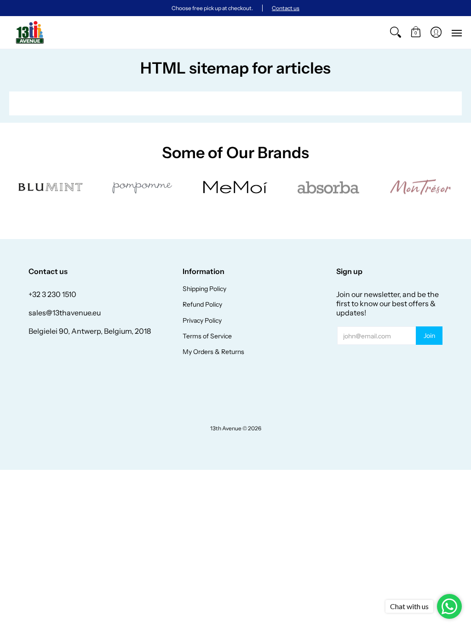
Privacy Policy (202, 320)
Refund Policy (202, 304)
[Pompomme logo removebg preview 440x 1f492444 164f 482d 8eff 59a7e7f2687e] (143, 187)
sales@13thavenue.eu (65, 312)
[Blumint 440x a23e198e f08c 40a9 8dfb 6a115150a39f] (50, 187)
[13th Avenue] (30, 32)
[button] (416, 32)
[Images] (327, 187)
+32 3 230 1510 (52, 294)
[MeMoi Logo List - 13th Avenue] (235, 187)
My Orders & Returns (213, 352)
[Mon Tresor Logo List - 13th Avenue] (420, 187)
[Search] (395, 32)
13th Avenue (225, 428)
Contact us (285, 8)
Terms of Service (207, 336)
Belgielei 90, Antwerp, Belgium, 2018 (90, 331)
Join (429, 335)
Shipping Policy (204, 289)
